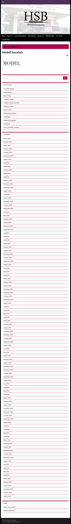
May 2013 (6, 391)
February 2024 (8, 149)
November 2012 (8, 412)
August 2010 (7, 496)
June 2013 (7, 387)
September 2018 (8, 208)
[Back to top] (67, 520)
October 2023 (8, 152)
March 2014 (7, 356)
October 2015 (8, 296)
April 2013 (7, 394)
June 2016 (7, 268)
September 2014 (8, 342)
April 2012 (7, 436)
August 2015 (7, 303)
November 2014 (8, 335)
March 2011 (7, 478)
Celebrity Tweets (9, 106)
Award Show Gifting (20, 36)
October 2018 (8, 205)
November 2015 (8, 292)
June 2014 (7, 349)
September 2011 (8, 457)
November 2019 (8, 184)
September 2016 (8, 261)
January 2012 (7, 447)
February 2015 (8, 324)
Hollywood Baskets (9, 510)
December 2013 (8, 366)
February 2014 (8, 359)
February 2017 (8, 247)
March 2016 (7, 278)
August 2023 (7, 159)
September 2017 (8, 229)
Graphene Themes (15, 521)
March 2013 (7, 398)
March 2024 (7, 145)
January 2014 (7, 363)
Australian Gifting (9, 89)
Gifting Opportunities (10, 113)
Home (3, 36)
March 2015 (7, 320)
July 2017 (6, 233)
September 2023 (8, 156)
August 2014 (7, 345)
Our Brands (7, 124)
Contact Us (40, 36)
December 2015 (8, 289)
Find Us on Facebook (9, 507)
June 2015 (7, 310)
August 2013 (7, 380)
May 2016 (6, 271)
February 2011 (8, 482)
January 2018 (7, 222)
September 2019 (8, 187)
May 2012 (6, 433)
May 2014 (6, 352)
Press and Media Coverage (11, 127)
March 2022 (7, 173)
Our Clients (59, 36)
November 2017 (8, 226)
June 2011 (7, 468)
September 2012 (8, 419)
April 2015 (7, 317)
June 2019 (7, 194)
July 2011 (6, 464)
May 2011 (6, 471)
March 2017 (7, 243)
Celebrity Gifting (8, 99)
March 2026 (7, 138)
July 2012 (6, 426)
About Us (10, 36)
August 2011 (7, 461)
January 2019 (7, 198)
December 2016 (8, 254)
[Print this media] (67, 55)
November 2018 (8, 201)
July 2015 (6, 306)
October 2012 (8, 415)
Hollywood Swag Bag (10, 120)
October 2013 (8, 373)
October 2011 (8, 454)
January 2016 (7, 285)
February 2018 (8, 219)
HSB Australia (50, 36)
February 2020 (8, 180)
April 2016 (7, 275)
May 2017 (6, 236)
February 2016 (8, 282)
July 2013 (6, 384)
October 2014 (8, 338)
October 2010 (8, 492)
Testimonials (5, 39)
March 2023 (7, 166)
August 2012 (7, 422)
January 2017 (7, 250)
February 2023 (8, 170)
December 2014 (8, 331)
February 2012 (8, 443)
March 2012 (7, 440)
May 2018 (6, 215)
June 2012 (7, 429)
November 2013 (8, 370)
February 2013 (8, 401)
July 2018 (6, 212)
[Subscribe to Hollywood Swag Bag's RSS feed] (3, 2)
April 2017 (7, 240)
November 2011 (8, 450)
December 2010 (8, 489)
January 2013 (7, 405)
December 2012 (8, 408)
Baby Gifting (31, 36)
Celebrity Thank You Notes (11, 103)
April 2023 (7, 163)
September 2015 (8, 299)
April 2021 (7, 177)
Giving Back (7, 117)
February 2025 (8, 142)
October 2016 (8, 257)
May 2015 (6, 313)
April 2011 (7, 475)
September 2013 (8, 377)
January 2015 (7, 328)
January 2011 (7, 485)
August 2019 (7, 191)
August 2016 (7, 264)
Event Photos (8, 110)
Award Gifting (8, 92)
